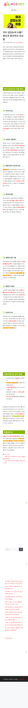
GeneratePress (21, 679)
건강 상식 (7, 454)
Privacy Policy (8, 638)
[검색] (21, 549)
